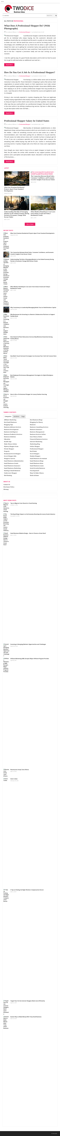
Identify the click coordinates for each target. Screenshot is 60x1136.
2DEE (56, 1133)
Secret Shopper (34, 453)
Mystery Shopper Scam (11, 446)
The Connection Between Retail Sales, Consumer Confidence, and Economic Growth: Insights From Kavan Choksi (43, 177)
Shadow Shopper (35, 456)
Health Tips (7, 441)
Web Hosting (8, 475)
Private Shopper (9, 449)
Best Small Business (10, 422)
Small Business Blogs (36, 461)
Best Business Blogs (36, 420)
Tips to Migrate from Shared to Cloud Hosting (23, 503)
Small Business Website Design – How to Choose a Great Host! (28, 533)
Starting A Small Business (12, 470)
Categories (8, 416)
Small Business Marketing (12, 468)
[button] (2, 1)
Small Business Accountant (38, 458)
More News (30, 224)
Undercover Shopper (10, 473)
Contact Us (6, 484)
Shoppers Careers (9, 458)
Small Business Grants (11, 463)
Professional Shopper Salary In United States (26, 120)
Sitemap (6, 489)
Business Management (37, 432)
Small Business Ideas (36, 463)
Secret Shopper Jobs (10, 456)
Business (33, 424)
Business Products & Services (13, 434)
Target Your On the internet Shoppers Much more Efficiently (27, 1001)
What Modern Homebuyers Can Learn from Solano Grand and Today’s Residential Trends (43, 213)
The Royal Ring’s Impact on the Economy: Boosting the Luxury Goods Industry (32, 514)
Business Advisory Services (12, 427)
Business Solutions (10, 436)
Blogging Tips (8, 424)
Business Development (11, 429)
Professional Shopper (24, 32)
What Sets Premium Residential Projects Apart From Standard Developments (14, 189)
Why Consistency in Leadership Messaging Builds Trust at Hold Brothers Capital (33, 307)
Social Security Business (37, 468)
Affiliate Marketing (10, 420)
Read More (9, 64)
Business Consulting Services (39, 427)
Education (7, 439)
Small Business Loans (37, 466)
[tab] (8, 416)
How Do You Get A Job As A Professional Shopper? (29, 72)
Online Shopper (35, 446)
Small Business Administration (13, 461)
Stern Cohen (13, 779)
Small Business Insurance (12, 466)
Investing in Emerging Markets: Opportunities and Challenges (28, 644)
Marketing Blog (35, 444)
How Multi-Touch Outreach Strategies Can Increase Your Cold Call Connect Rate (33, 356)
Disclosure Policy (8, 487)
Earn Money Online (36, 436)
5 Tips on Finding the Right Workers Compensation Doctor (27, 890)
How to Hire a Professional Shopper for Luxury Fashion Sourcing (28, 394)
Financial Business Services (38, 439)
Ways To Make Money (37, 473)
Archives (16, 416)
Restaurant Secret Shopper (12, 453)
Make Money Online (10, 444)
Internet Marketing (36, 441)
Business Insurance (36, 429)
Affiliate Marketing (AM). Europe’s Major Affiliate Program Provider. (29, 658)
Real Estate (33, 451)
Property (6, 451)
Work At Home (34, 475)
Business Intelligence (11, 432)
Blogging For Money (36, 422)
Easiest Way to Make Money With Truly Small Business (25, 1017)
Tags (23, 416)
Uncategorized (34, 470)
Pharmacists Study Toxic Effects (19, 769)
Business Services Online (38, 434)
